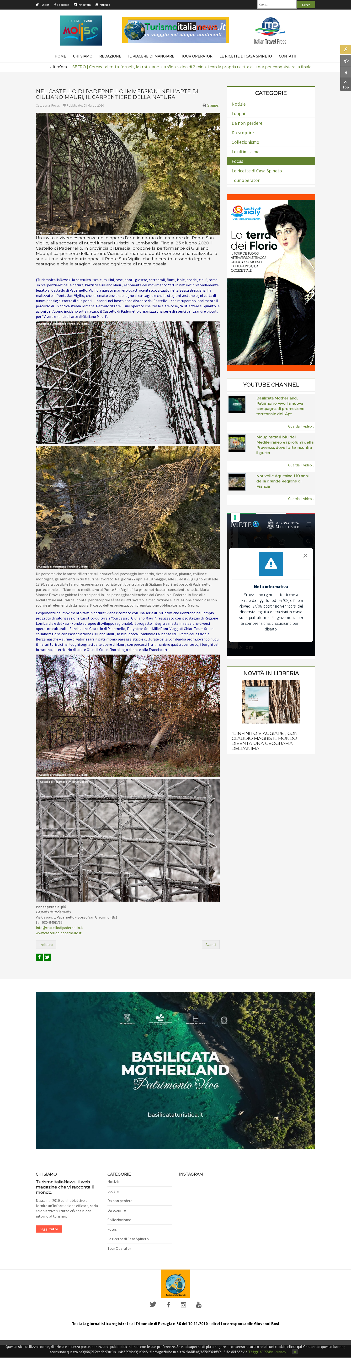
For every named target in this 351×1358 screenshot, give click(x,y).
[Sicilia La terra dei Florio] (271, 282)
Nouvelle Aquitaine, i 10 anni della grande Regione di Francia (282, 481)
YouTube (105, 4)
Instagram (84, 4)
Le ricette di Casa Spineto (257, 171)
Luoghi (238, 113)
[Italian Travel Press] (270, 30)
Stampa (212, 105)
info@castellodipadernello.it (59, 927)
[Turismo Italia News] (175, 30)
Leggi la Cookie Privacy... (268, 1351)
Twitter (44, 4)
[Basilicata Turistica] (175, 1070)
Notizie (239, 104)
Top (345, 87)
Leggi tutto (49, 1229)
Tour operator (246, 180)
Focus (55, 105)
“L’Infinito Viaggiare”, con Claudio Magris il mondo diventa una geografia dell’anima (265, 741)
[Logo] (175, 1283)
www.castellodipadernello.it (59, 932)
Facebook (63, 4)
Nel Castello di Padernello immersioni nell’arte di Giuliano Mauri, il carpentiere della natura (117, 94)
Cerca (306, 5)
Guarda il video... (301, 426)
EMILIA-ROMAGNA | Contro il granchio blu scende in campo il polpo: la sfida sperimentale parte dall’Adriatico (175, 67)
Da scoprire (243, 132)
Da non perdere (247, 123)
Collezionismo (245, 142)
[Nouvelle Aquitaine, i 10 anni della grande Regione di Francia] (237, 481)
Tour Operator (119, 1248)
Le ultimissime (246, 152)
